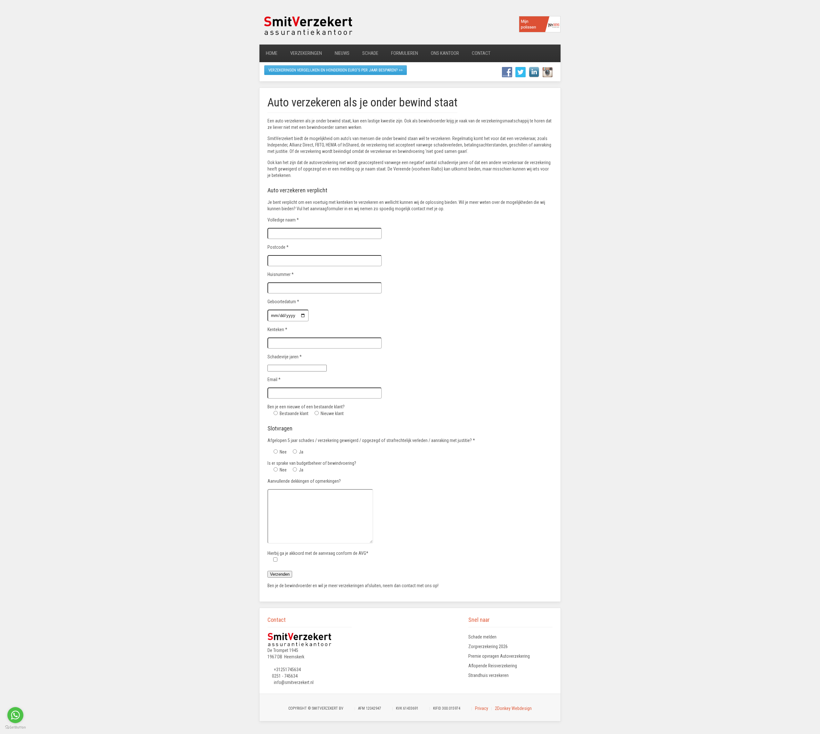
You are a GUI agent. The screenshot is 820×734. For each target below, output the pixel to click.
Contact (481, 53)
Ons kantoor (445, 53)
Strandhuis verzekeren (488, 675)
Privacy (481, 708)
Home (271, 53)
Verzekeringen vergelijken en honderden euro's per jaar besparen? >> (335, 70)
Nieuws (342, 53)
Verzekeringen (306, 53)
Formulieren (404, 53)
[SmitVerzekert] (307, 25)
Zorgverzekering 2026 (488, 646)
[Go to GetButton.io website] (15, 727)
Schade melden (482, 636)
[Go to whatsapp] (15, 715)
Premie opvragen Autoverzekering (499, 656)
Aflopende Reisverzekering (492, 665)
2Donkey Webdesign (513, 708)
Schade (370, 53)
